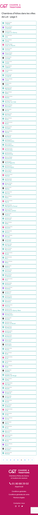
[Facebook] (19, 506)
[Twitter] (22, 506)
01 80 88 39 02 (20, 483)
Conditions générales (19, 491)
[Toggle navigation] (36, 4)
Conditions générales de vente (19, 494)
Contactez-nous (19, 503)
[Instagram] (15, 506)
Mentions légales (19, 497)
